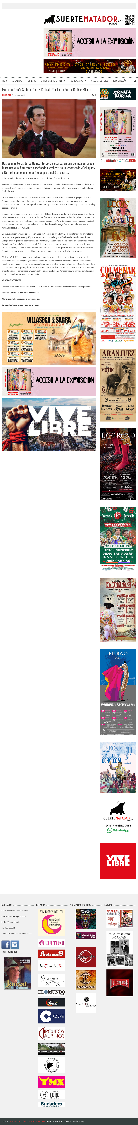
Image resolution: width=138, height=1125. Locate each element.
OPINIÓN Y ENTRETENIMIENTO (53, 80)
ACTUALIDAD (17, 80)
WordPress (59, 1121)
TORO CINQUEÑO (120, 80)
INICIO (4, 80)
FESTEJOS (31, 80)
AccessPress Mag (77, 1121)
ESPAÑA (6, 95)
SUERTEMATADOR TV (78, 80)
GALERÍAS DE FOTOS (99, 80)
